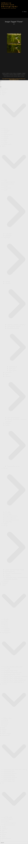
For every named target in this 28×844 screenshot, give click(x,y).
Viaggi (23, 73)
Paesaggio (19, 73)
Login (19, 76)
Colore (23, 74)
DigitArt (19, 74)
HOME (3, 73)
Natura (14, 73)
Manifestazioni (6, 74)
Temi (11, 73)
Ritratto (11, 74)
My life (15, 76)
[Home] (14, 24)
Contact (22, 76)
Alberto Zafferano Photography (9, 5)
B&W (15, 74)
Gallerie (7, 73)
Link (12, 76)
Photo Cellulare (7, 76)
